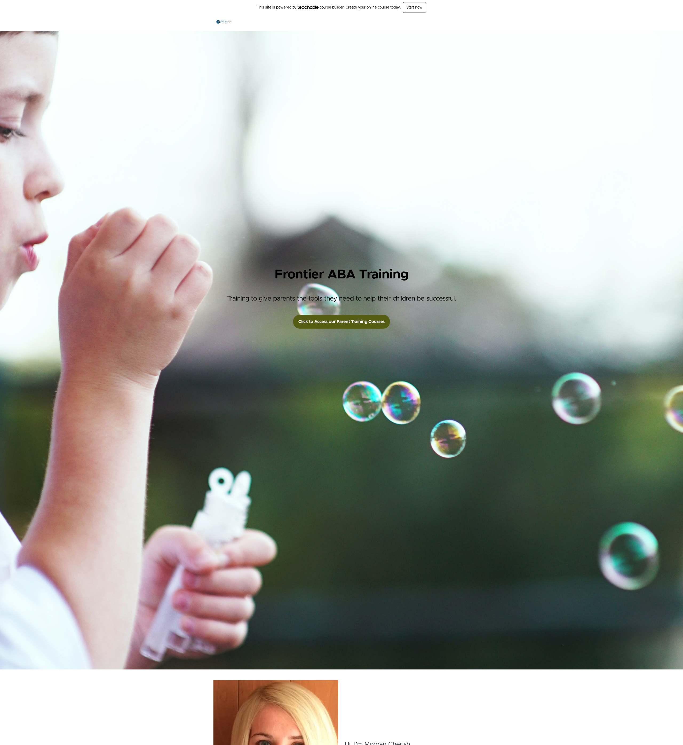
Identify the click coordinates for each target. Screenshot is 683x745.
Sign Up (463, 23)
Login (447, 23)
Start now (414, 7)
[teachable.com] (308, 7)
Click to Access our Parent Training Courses (341, 322)
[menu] (454, 23)
